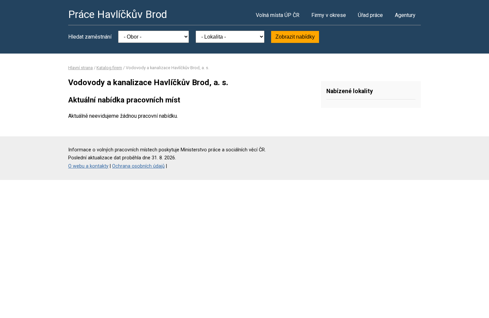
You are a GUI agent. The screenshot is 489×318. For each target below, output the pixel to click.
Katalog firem (109, 67)
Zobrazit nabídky (295, 37)
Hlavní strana (80, 67)
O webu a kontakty (88, 166)
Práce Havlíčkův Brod (117, 14)
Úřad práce (370, 15)
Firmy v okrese (328, 15)
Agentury (405, 15)
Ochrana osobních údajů (138, 166)
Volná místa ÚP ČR (277, 15)
